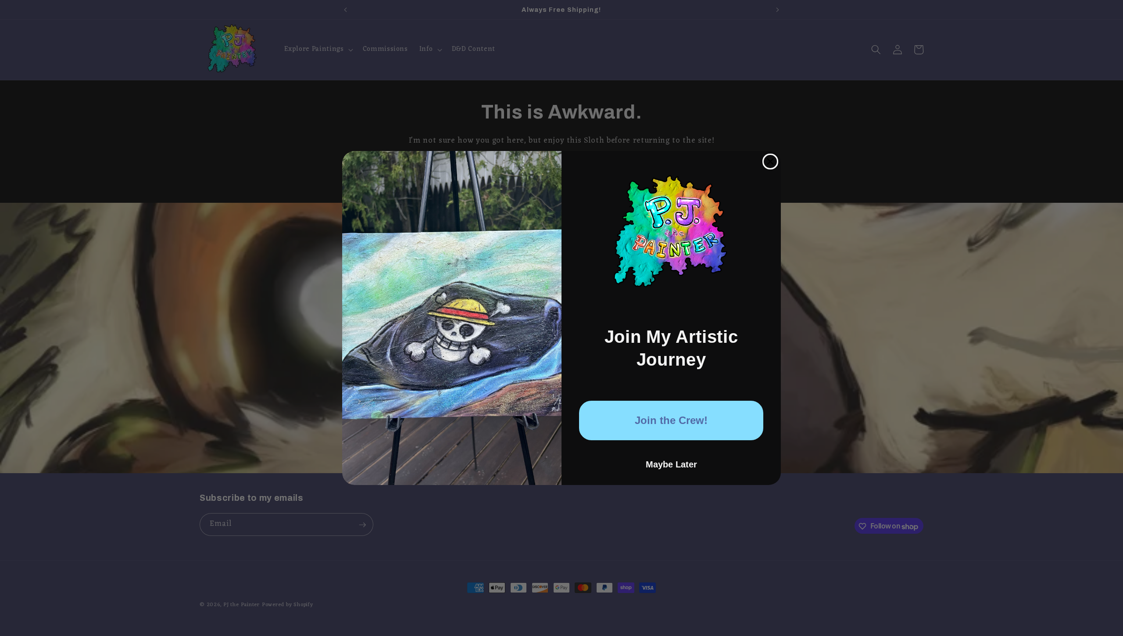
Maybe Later (671, 464)
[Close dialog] (770, 162)
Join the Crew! (671, 420)
